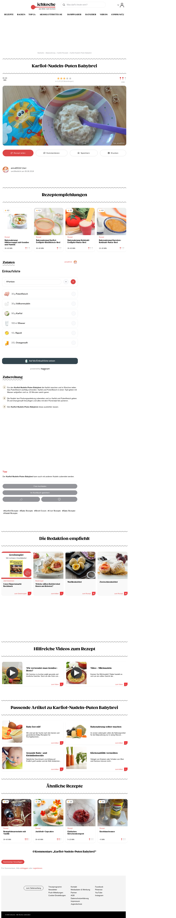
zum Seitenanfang (33, 888)
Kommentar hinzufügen (12, 862)
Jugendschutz (76, 904)
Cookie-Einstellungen (57, 895)
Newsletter (52, 890)
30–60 (5, 78)
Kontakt (74, 887)
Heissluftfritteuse (51, 14)
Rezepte (9, 14)
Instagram (99, 895)
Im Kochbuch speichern (40, 493)
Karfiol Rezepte (11, 511)
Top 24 (32, 14)
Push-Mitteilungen (55, 893)
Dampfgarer (74, 14)
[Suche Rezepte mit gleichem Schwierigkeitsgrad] (123, 78)
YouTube (98, 893)
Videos (104, 14)
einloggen (24, 868)
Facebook (99, 887)
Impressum (75, 901)
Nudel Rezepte (11, 513)
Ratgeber (90, 14)
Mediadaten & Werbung (80, 890)
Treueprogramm (55, 887)
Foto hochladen (40, 486)
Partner (74, 893)
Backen (21, 14)
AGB (72, 895)
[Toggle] (120, 5)
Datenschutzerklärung (80, 898)
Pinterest (98, 890)
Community (117, 14)
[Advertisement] (64, 619)
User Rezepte (55, 511)
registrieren (37, 868)
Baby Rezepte (27, 511)
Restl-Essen (41, 511)
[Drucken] (59, 499)
